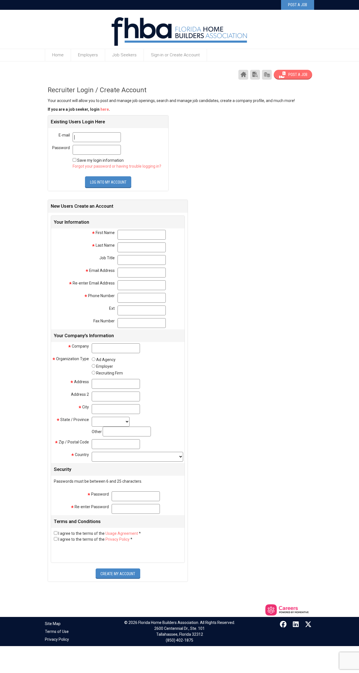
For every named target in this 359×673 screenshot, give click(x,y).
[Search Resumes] (255, 75)
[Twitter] (308, 624)
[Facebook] (283, 624)
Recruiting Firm (109, 373)
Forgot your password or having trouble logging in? (117, 166)
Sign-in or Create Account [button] (175, 54)
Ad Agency (106, 359)
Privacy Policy (117, 539)
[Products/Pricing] (267, 75)
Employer (104, 366)
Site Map (53, 623)
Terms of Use (57, 631)
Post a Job (297, 5)
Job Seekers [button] (124, 54)
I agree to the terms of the (99, 533)
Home (58, 54)
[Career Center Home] (243, 75)
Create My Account (117, 574)
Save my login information (100, 160)
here (104, 109)
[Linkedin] (296, 624)
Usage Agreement (122, 533)
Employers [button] (88, 54)
